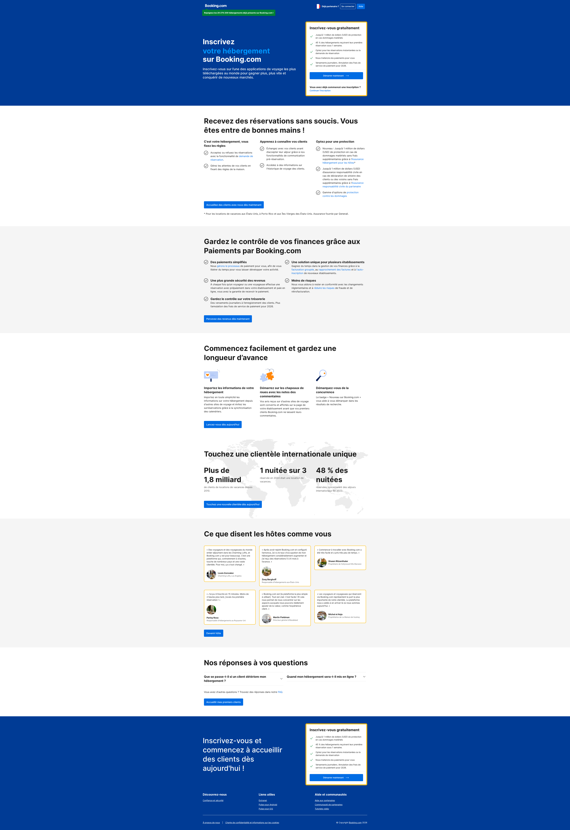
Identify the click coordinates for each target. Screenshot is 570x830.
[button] (238, 13)
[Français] (318, 6)
